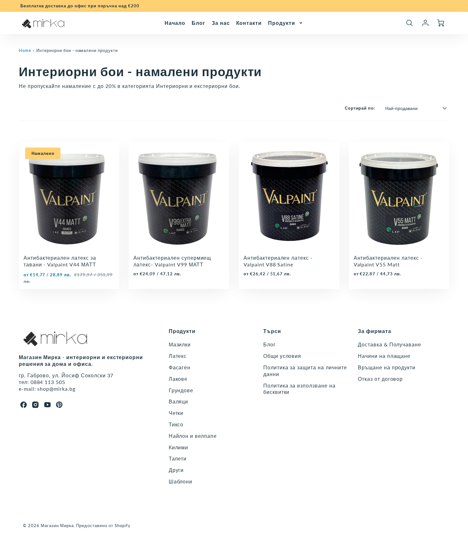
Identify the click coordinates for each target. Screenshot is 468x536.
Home (25, 50)
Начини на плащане (384, 356)
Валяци (178, 401)
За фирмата (374, 331)
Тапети (178, 458)
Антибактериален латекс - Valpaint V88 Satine (278, 261)
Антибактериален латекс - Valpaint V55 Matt (388, 261)
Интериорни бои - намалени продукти (77, 50)
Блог (198, 22)
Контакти (249, 22)
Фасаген (180, 367)
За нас (221, 22)
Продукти (281, 22)
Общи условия (282, 356)
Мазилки (180, 344)
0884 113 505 (48, 382)
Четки (176, 413)
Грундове (181, 390)
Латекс (178, 356)
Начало (175, 22)
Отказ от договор (380, 379)
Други (176, 470)
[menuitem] (174, 23)
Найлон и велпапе (193, 436)
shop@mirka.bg (56, 389)
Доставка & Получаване (389, 344)
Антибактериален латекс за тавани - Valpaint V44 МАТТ (60, 261)
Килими (178, 447)
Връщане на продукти (386, 367)
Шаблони (181, 481)
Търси (272, 331)
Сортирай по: (360, 108)
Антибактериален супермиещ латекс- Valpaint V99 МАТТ (172, 261)
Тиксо (176, 424)
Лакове (178, 379)
